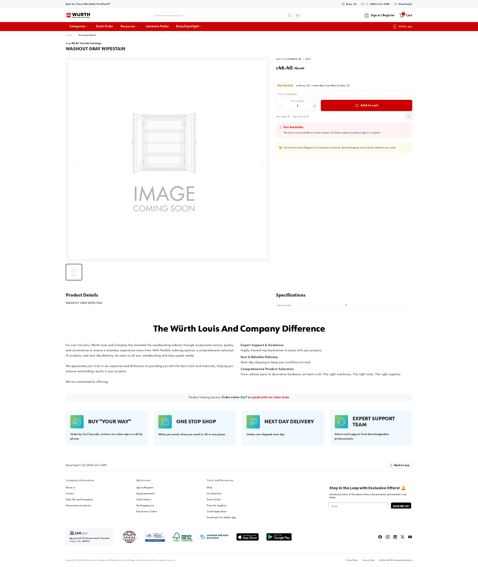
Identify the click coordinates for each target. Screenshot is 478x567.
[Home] (78, 15)
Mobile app (405, 26)
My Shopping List (145, 505)
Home (69, 35)
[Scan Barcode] (297, 15)
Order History (143, 499)
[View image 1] (168, 159)
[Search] (289, 15)
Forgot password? (145, 493)
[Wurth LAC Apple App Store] (247, 537)
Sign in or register (371, 132)
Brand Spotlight (187, 26)
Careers (70, 493)
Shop (84, 43)
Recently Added (87, 35)
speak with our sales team (270, 397)
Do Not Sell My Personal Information (395, 560)
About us (70, 487)
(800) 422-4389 (96, 465)
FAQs (209, 487)
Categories (77, 26)
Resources (128, 26)
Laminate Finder (157, 26)
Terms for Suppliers (216, 505)
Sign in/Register (144, 487)
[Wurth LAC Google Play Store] (279, 537)
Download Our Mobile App (221, 517)
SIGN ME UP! (401, 506)
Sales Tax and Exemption (79, 499)
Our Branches (214, 493)
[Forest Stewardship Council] (182, 537)
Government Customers (78, 505)
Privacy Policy (352, 560)
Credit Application (216, 511)
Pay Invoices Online (146, 511)
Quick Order (104, 26)
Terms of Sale (214, 499)
